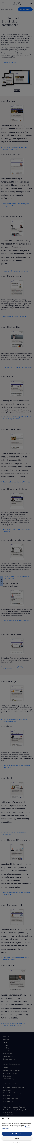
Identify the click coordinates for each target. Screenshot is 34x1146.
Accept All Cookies (17, 1134)
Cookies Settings (17, 1143)
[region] (17, 1131)
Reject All (17, 1138)
